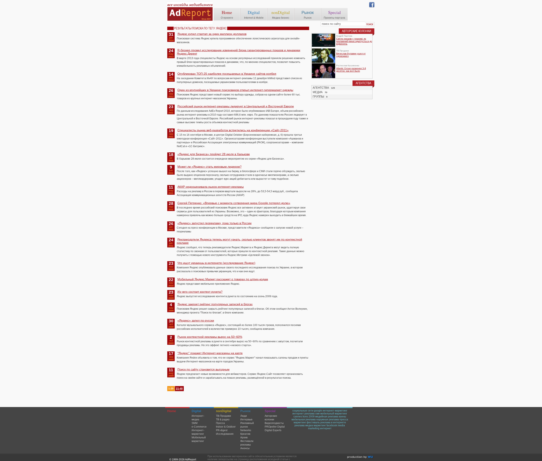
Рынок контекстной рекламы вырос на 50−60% (209, 336)
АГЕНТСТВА (321, 87)
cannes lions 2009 (304, 416)
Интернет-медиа (198, 417)
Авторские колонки (271, 417)
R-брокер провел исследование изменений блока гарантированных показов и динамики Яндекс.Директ (238, 51)
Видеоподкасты (274, 423)
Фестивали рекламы (246, 443)
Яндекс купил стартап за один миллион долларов (211, 34)
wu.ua (360, 457)
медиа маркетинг (315, 425)
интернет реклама (303, 413)
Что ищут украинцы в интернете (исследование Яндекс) (216, 263)
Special (334, 12)
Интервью (246, 419)
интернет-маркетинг (335, 410)
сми (317, 413)
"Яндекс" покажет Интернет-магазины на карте (210, 353)
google (318, 410)
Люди (243, 415)
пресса (344, 419)
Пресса (220, 423)
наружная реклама (327, 419)
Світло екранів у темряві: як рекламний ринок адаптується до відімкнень (354, 41)
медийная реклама (326, 416)
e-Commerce (199, 426)
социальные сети (302, 410)
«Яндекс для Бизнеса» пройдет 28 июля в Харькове (213, 154)
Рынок (307, 12)
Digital (254, 12)
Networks (245, 430)
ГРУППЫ (318, 96)
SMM (195, 423)
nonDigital (280, 12)
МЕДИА (318, 92)
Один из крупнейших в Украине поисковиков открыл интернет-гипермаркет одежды (235, 90)
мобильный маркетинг (333, 413)
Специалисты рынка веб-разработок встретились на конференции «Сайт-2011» (233, 130)
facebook (331, 425)
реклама (300, 425)
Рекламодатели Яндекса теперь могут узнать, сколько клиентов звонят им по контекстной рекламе (239, 241)
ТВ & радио (223, 419)
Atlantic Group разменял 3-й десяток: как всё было (351, 69)
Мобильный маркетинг (199, 439)
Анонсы (245, 448)
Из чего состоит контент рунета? (200, 291)
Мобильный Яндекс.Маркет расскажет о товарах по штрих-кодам (222, 279)
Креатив (245, 433)
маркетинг (300, 422)
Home (227, 12)
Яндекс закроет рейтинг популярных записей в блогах (215, 304)
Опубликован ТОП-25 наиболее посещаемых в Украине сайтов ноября (226, 73)
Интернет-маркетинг (198, 432)
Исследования (225, 433)
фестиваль (313, 422)
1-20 (171, 388)
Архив (243, 437)
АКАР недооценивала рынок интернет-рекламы (210, 186)
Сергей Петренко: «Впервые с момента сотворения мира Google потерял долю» (233, 203)
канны (342, 416)
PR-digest (221, 430)
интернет (326, 428)
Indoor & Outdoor (226, 426)
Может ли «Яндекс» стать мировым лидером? (209, 166)
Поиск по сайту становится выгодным (203, 369)
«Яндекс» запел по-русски (195, 320)
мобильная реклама (304, 419)
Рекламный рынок (247, 425)
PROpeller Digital (275, 426)
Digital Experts (273, 430)
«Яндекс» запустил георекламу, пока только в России (214, 223)
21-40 (179, 388)
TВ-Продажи (223, 415)
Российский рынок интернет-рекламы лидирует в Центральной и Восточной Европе (235, 106)
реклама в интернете (333, 422)
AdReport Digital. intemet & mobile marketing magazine (190, 13)
